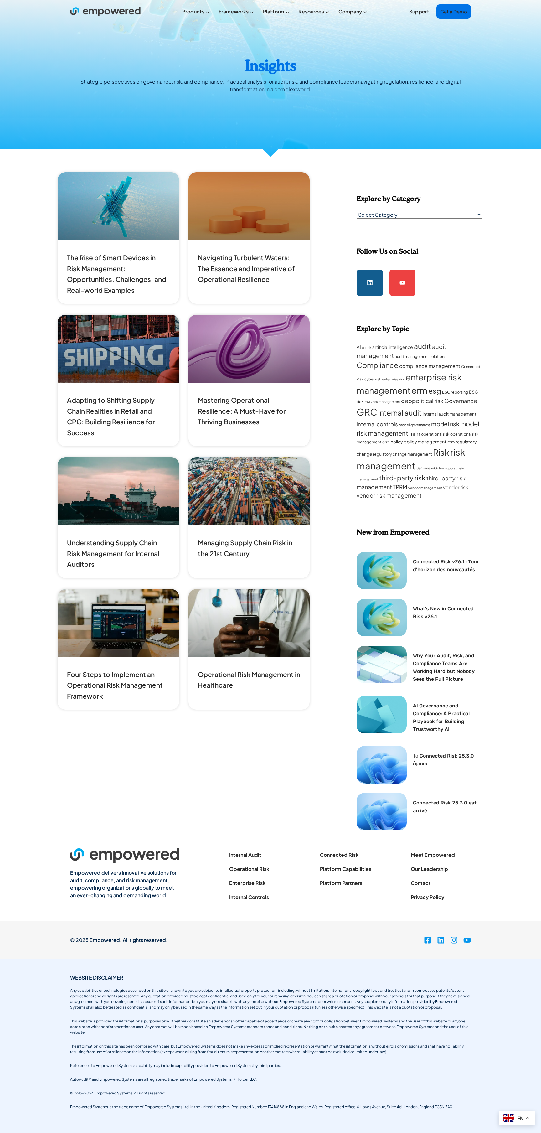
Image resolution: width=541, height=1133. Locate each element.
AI (359, 347)
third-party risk (402, 477)
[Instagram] (454, 940)
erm (419, 390)
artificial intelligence (392, 347)
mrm (414, 433)
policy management (425, 441)
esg (434, 390)
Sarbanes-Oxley (430, 468)
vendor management (425, 488)
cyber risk (372, 379)
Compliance (377, 365)
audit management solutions (420, 356)
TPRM (400, 487)
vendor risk (455, 487)
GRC (367, 412)
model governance (414, 424)
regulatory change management (402, 454)
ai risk (366, 347)
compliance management (429, 366)
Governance (460, 400)
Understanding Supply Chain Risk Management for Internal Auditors (113, 553)
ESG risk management (382, 402)
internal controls (377, 424)
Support (419, 11)
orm (385, 442)
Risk (441, 452)
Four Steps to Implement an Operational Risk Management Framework (115, 685)
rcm (451, 441)
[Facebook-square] (427, 940)
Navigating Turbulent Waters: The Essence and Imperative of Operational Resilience (246, 268)
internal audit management (449, 413)
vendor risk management (389, 495)
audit (422, 345)
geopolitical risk (422, 400)
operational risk (435, 434)
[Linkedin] (370, 283)
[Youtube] (402, 283)
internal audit (400, 412)
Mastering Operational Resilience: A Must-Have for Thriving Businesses (242, 411)
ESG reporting (455, 392)
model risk (445, 423)
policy (396, 441)
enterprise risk (393, 379)
